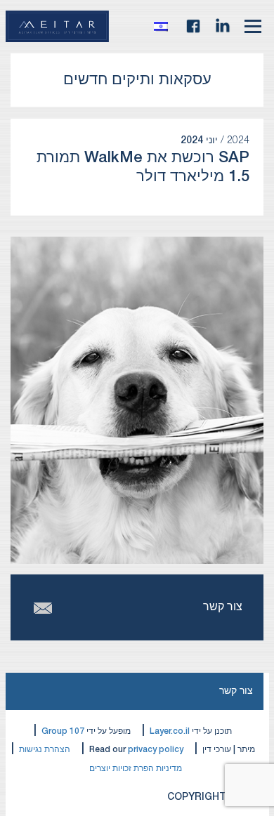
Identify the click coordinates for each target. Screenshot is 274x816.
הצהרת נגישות (44, 750)
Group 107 (62, 731)
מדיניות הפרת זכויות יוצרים (135, 768)
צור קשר (236, 691)
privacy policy (155, 750)
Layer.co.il (170, 731)
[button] (164, 26)
